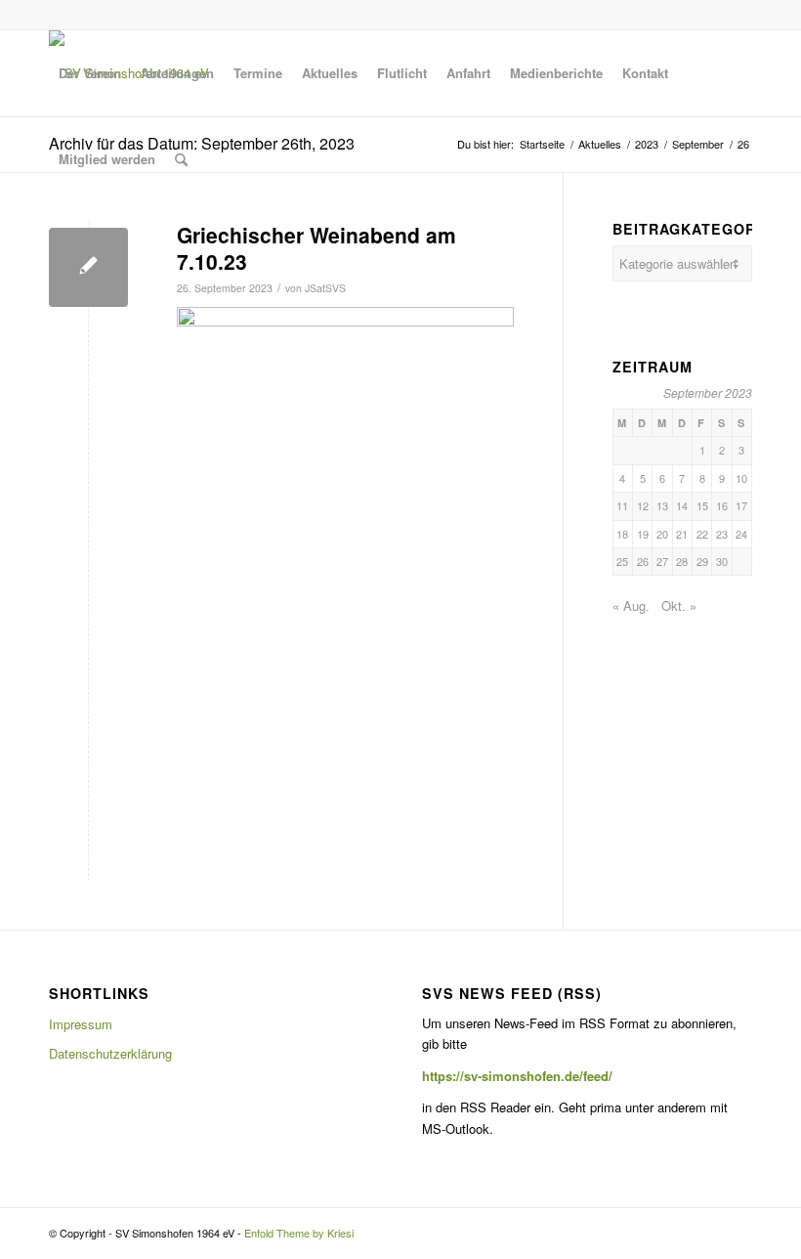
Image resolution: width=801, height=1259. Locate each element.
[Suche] (181, 159)
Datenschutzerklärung (110, 1053)
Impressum (80, 1024)
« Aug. (631, 605)
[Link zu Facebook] (737, 14)
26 (643, 561)
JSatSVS (325, 288)
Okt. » (678, 605)
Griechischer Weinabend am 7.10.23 (316, 248)
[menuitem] (90, 73)
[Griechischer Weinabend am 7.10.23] (88, 267)
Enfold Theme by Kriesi (299, 1232)
